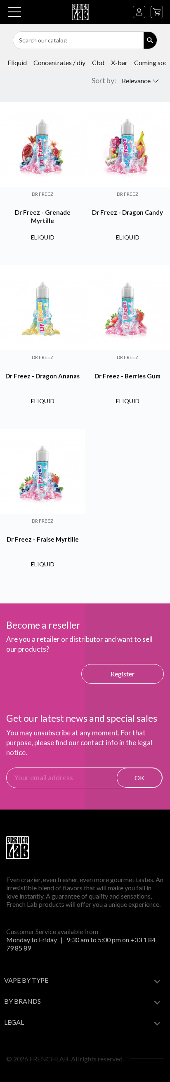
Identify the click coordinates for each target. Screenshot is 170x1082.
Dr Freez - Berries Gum (127, 376)
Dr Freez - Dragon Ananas (42, 376)
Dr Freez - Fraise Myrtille (43, 539)
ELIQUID (17, 62)
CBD (98, 62)
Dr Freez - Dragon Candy (127, 212)
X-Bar (119, 62)
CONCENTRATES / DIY (59, 62)
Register (123, 674)
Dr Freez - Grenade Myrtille (43, 216)
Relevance (136, 80)
